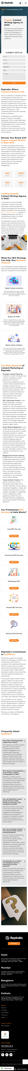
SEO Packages (5, 1025)
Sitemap (14, 943)
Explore (3, 1005)
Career (3, 1017)
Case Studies (5, 1012)
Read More (14, 536)
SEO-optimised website (9, 212)
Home (3, 9)
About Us (4, 1007)
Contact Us (4, 1015)
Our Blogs (4, 1010)
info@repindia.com (12, 1049)
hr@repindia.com (10, 1051)
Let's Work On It (7, 1046)
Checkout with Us (6, 1023)
